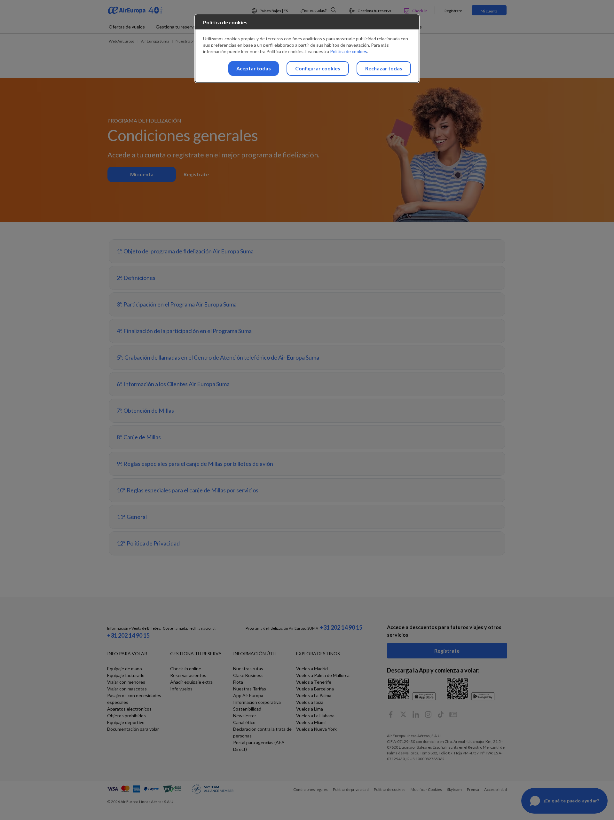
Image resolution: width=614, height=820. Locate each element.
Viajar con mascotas (127, 688)
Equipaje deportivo (126, 722)
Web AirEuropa (122, 41)
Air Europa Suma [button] (155, 41)
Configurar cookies (317, 68)
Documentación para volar (133, 729)
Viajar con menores (126, 682)
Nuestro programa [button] (191, 41)
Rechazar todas (383, 68)
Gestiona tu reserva (176, 26)
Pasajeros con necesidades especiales (134, 699)
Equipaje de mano (124, 668)
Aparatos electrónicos (129, 709)
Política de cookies (348, 51)
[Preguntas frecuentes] (333, 10)
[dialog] (307, 48)
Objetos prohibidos (126, 715)
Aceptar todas (253, 68)
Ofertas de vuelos (127, 26)
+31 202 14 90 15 (128, 635)
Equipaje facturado (126, 675)
